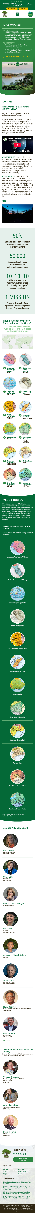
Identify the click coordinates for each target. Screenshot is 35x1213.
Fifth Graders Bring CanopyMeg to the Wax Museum (17, 1183)
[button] (17, 14)
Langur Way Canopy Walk (11, 392)
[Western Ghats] (24, 343)
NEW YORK (26, 486)
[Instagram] (21, 1)
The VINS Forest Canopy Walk (17, 648)
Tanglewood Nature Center (27, 483)
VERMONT (10, 418)
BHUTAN (9, 486)
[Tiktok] (14, 1)
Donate (5, 1169)
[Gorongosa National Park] (20, 346)
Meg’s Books (22, 1171)
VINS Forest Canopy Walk (11, 415)
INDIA (24, 462)
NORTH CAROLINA (26, 441)
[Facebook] (16, 1)
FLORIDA (25, 373)
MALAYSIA (10, 395)
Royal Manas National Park (11, 483)
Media (20, 1174)
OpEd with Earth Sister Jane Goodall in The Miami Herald (18, 51)
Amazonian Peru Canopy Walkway (11, 369)
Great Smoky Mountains (27, 438)
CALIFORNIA (27, 395)
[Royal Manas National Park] (26, 342)
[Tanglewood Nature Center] (9, 341)
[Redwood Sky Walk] (4, 342)
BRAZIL (9, 439)
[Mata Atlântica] (12, 346)
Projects (21, 1169)
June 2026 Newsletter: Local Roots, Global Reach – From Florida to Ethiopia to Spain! (17, 1197)
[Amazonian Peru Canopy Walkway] (9, 346)
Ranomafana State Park (26, 416)
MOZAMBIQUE (11, 464)
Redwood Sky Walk (27, 392)
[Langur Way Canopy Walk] (27, 345)
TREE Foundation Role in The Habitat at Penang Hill (16, 46)
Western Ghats (27, 461)
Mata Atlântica (11, 437)
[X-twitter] (19, 1)
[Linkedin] (23, 1)
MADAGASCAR (27, 418)
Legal (5, 1174)
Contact (5, 1171)
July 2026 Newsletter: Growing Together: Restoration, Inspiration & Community (16, 1193)
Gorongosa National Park (11, 461)
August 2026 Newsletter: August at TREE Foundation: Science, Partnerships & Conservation (16, 1187)
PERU (8, 373)
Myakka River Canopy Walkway (27, 369)
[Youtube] (11, 1)
